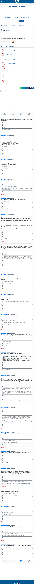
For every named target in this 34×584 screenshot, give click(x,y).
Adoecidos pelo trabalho (6, 341)
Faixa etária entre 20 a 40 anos (7, 281)
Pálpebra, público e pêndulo (7, 127)
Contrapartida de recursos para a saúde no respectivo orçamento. (13, 191)
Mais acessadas (9, 17)
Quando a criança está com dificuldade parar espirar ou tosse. (12, 531)
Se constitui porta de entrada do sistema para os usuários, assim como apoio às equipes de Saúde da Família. (16, 254)
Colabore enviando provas (24, 17)
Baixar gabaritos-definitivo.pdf (17, 67)
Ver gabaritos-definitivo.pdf (17, 54)
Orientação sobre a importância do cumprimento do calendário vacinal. (13, 322)
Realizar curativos (5, 444)
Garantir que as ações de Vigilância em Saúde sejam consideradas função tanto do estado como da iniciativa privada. (16, 396)
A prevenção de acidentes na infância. (8, 320)
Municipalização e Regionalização (8, 516)
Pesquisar (22, 21)
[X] (18, 583)
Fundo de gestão (5, 184)
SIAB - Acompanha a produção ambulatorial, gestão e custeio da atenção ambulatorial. (16, 483)
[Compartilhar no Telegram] (23, 88)
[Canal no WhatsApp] (14, 583)
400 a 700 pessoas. (6, 462)
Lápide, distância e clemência (7, 129)
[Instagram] (19, 583)
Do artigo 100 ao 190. (6, 549)
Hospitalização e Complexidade (7, 512)
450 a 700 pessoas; (6, 455)
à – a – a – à (4, 148)
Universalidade (5, 170)
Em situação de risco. (6, 343)
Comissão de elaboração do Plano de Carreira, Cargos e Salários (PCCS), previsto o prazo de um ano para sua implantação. (17, 189)
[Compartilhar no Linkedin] (26, 88)
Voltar (3, 91)
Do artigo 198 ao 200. (6, 547)
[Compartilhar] (32, 88)
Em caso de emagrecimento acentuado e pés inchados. (11, 537)
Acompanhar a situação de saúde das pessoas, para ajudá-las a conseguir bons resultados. (16, 301)
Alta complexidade (5, 201)
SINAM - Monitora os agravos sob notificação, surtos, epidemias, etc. (13, 481)
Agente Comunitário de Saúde (10, 27)
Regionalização (5, 168)
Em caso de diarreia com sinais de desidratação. (10, 533)
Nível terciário (5, 203)
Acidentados (4, 345)
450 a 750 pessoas (5, 460)
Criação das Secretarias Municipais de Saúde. (9, 500)
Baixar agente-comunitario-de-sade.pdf (17, 63)
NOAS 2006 (4, 238)
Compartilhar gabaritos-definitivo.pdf (17, 81)
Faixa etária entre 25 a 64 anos (7, 283)
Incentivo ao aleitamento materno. (8, 324)
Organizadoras (15, 17)
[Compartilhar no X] (30, 88)
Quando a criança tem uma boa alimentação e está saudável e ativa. (13, 535)
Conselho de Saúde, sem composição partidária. (10, 186)
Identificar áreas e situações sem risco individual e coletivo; (12, 305)
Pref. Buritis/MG (8, 30)
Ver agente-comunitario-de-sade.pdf (17, 50)
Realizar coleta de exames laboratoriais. (9, 438)
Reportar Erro (4, 175)
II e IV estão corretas (6, 367)
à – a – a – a (4, 150)
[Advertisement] (17, 13)
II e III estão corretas (6, 369)
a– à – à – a (4, 146)
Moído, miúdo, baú (5, 122)
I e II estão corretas (5, 362)
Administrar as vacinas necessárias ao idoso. (9, 440)
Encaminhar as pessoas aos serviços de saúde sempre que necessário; (13, 303)
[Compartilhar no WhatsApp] (21, 88)
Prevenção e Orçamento (6, 514)
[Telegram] (15, 583)
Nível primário (5, 208)
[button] (1, 1)
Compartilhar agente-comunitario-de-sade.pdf (17, 77)
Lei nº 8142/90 (5, 236)
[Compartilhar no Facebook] (28, 88)
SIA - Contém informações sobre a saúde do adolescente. (11, 479)
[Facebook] (17, 583)
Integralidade (4, 166)
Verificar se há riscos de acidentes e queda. (9, 442)
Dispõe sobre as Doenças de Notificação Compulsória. (11, 495)
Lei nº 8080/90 (5, 234)
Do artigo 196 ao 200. (6, 554)
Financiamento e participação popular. (8, 493)
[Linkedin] (16, 583)
